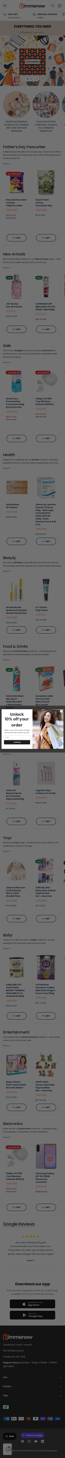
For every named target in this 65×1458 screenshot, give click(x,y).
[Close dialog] (61, 711)
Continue (17, 742)
